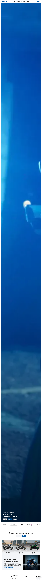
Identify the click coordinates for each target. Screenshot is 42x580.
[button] (37, 579)
